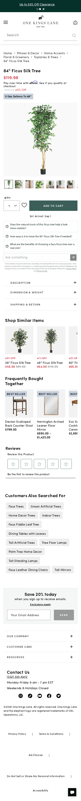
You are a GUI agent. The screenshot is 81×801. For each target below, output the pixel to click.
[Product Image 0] (8, 184)
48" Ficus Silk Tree (50, 362)
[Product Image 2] (29, 184)
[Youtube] (41, 695)
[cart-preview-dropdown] (75, 22)
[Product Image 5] (60, 184)
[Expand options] (75, 282)
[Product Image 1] (19, 184)
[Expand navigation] (9, 22)
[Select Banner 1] (40, 9)
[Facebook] (50, 695)
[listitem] (16, 505)
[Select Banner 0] (37, 9)
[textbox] (11, 205)
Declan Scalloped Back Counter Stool (19, 423)
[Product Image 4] (50, 184)
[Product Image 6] (71, 184)
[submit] (74, 35)
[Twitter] (59, 695)
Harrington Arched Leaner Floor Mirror (50, 425)
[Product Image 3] (39, 184)
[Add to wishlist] (24, 205)
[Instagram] (21, 695)
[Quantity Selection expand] (15, 205)
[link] (41, 282)
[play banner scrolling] (43, 9)
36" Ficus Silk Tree (18, 362)
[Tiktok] (31, 695)
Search (13, 35)
